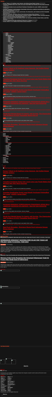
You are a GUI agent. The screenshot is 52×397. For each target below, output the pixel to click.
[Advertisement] (24, 27)
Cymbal (12, 42)
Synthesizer (10, 53)
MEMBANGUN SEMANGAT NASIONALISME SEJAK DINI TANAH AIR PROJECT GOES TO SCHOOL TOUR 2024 (24, 241)
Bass (9, 40)
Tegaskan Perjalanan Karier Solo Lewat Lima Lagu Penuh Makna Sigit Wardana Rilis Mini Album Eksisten (26, 4)
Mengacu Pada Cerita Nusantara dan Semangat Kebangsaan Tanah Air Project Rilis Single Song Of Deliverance (25, 259)
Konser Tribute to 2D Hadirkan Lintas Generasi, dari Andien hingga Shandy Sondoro (21, 3)
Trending (2, 1)
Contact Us (8, 60)
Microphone (10, 46)
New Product (11, 36)
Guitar (9, 37)
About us (5, 394)
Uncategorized (11, 384)
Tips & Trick (8, 58)
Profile (9, 55)
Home (7, 33)
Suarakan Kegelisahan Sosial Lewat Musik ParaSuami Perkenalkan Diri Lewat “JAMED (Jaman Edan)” (25, 7)
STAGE (7, 59)
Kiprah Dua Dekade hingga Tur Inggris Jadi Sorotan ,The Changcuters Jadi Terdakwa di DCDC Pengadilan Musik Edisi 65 (27, 114)
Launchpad (10, 49)
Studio (7, 57)
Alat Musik (10, 387)
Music (4, 72)
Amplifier (10, 45)
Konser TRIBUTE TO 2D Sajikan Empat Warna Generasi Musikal (17, 21)
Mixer (9, 389)
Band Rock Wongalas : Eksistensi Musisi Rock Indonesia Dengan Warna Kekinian (21, 14)
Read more (3, 254)
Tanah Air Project (4, 236)
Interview (8, 54)
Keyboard (10, 39)
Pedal (9, 52)
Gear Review (8, 35)
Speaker (10, 47)
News (7, 34)
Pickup (9, 51)
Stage (2, 378)
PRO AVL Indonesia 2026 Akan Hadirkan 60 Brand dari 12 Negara (17, 20)
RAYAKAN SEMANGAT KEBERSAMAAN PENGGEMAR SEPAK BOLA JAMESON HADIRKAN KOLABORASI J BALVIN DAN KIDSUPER (26, 102)
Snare (12, 43)
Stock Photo (8, 61)
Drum (9, 41)
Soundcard (10, 48)
